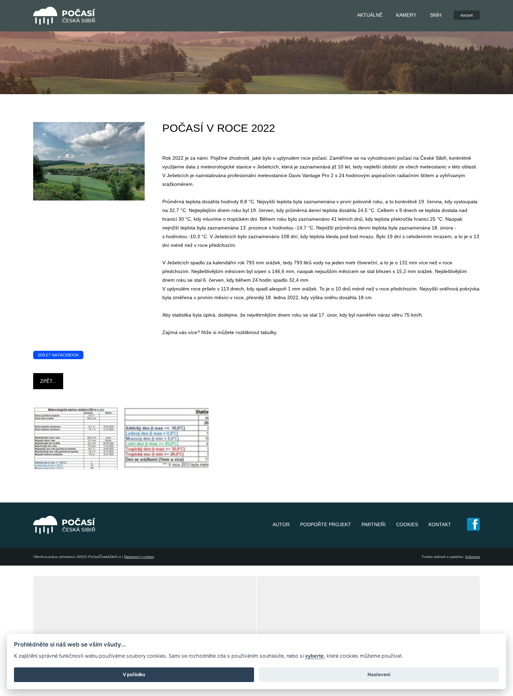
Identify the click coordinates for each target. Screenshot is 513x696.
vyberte (314, 656)
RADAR (467, 15)
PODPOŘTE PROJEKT (325, 524)
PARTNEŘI (374, 524)
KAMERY (406, 15)
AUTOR (281, 524)
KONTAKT (440, 524)
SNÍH (435, 15)
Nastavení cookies (139, 557)
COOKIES (407, 524)
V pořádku (134, 674)
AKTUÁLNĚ (369, 15)
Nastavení (378, 674)
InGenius (472, 557)
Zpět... (48, 381)
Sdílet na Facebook (58, 355)
